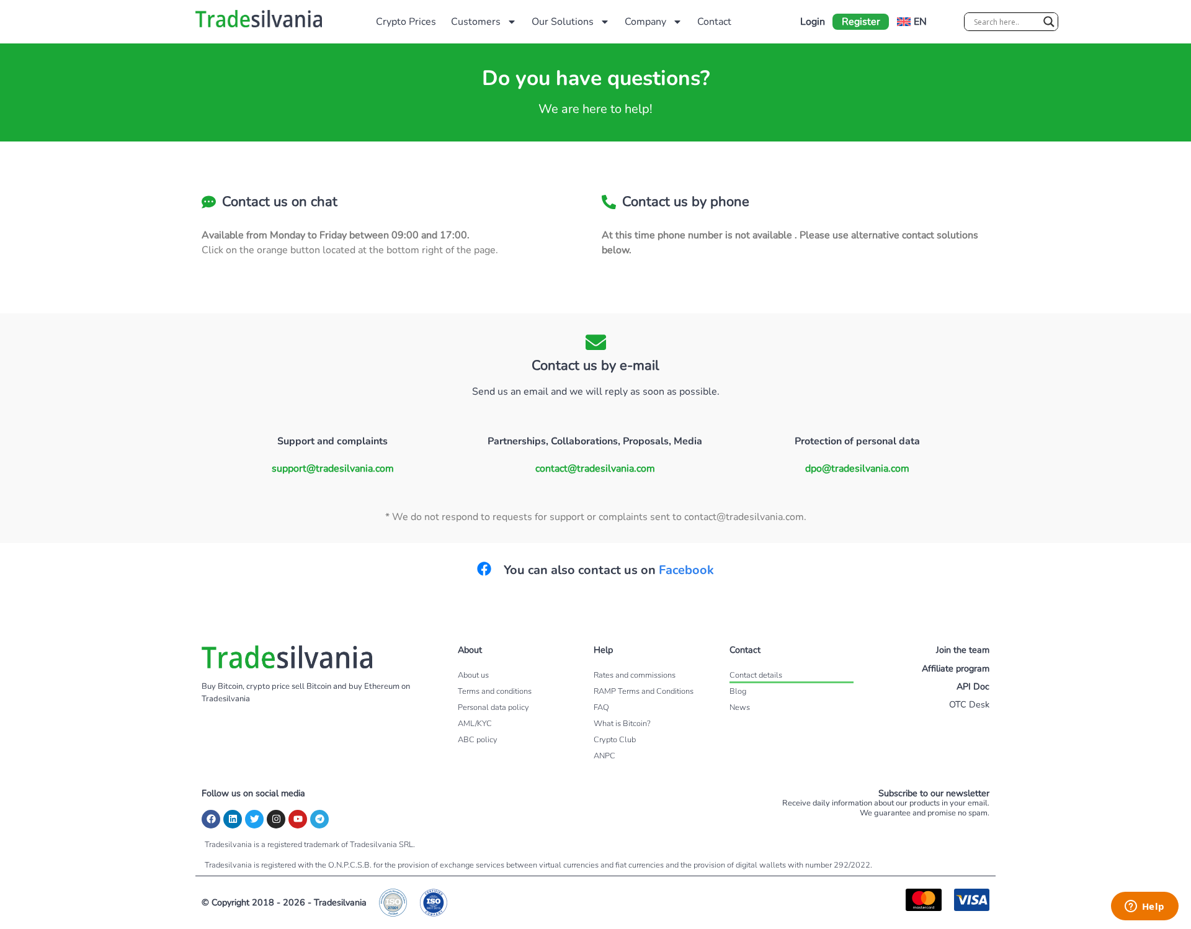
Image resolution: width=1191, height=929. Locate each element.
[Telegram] (319, 819)
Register (861, 22)
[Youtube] (297, 819)
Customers (476, 22)
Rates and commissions (635, 675)
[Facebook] (211, 819)
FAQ (601, 707)
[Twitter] (254, 819)
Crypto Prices (406, 22)
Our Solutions (563, 22)
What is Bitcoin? (622, 723)
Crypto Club (615, 739)
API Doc (973, 686)
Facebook (686, 570)
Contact (714, 22)
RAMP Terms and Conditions (644, 691)
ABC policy (477, 739)
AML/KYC (475, 723)
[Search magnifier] (1049, 21)
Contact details (755, 675)
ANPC (604, 755)
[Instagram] (276, 819)
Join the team (962, 650)
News (739, 707)
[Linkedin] (232, 819)
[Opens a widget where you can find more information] (1144, 907)
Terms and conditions (495, 691)
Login (812, 22)
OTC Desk (969, 704)
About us (473, 675)
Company (645, 22)
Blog (737, 691)
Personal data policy (493, 707)
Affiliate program (955, 668)
